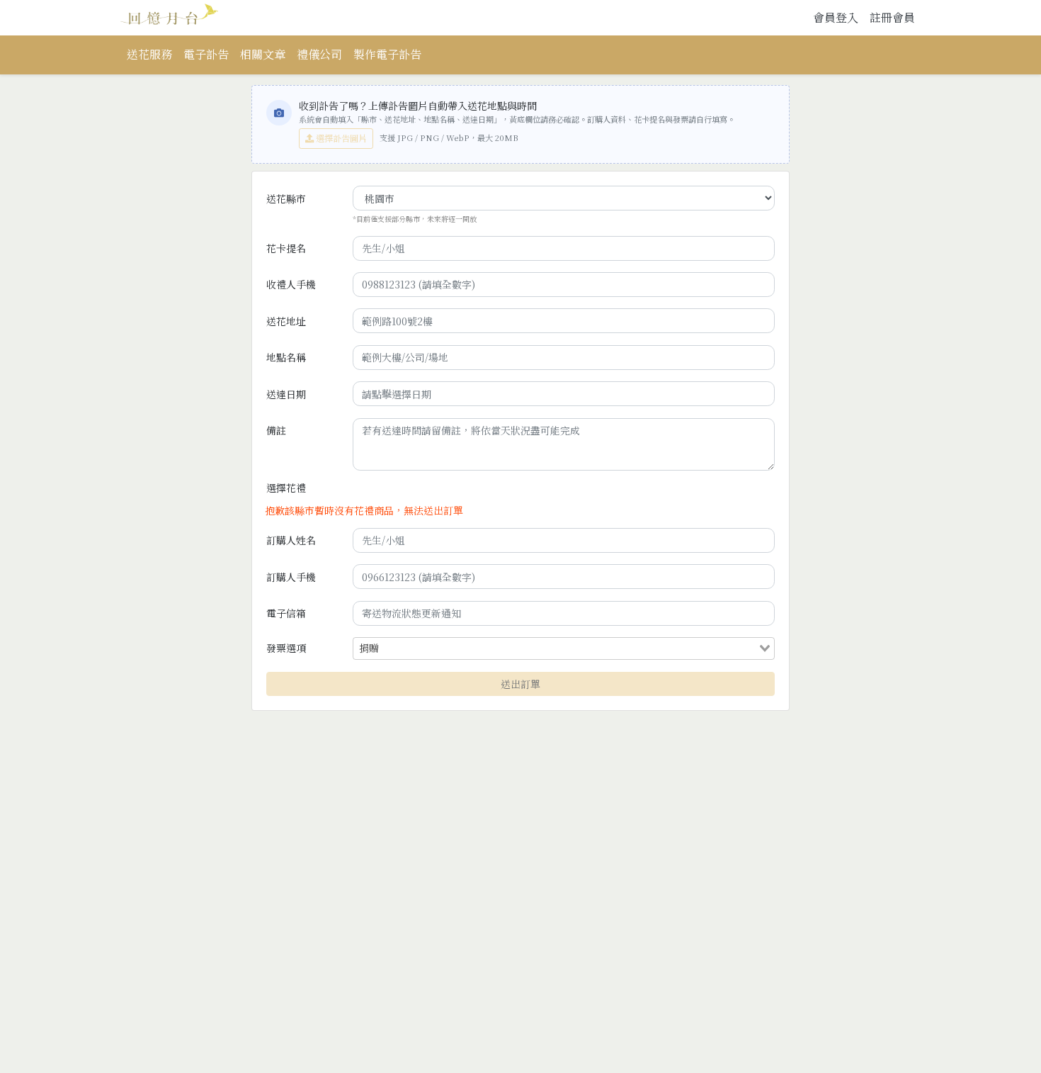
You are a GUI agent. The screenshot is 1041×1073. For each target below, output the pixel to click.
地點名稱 (286, 357)
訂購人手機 (291, 577)
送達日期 (286, 394)
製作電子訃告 (387, 54)
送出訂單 (520, 684)
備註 (276, 430)
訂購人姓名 (291, 540)
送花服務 (149, 54)
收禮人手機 (291, 284)
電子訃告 (206, 54)
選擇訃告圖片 (340, 138)
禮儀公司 (319, 54)
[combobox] (570, 648)
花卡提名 (286, 248)
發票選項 (286, 648)
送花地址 (286, 321)
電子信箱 (286, 613)
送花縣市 (286, 198)
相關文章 (262, 54)
